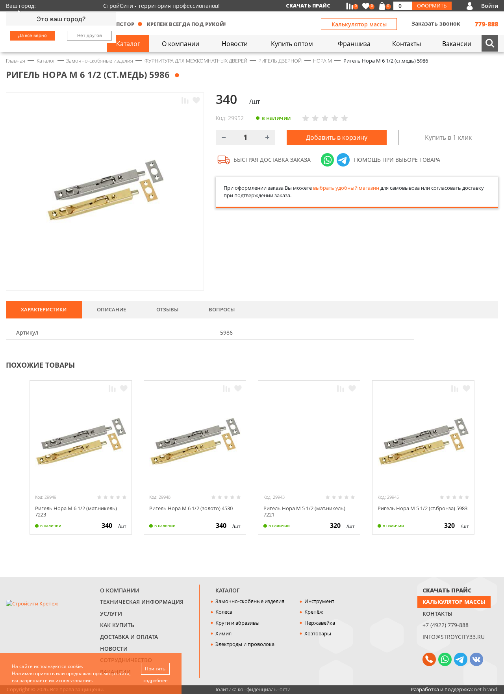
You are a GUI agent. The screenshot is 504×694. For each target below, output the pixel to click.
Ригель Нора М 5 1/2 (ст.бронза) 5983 (422, 508)
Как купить (117, 625)
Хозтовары (317, 633)
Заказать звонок (435, 23)
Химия (223, 633)
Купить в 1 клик (448, 137)
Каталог (227, 590)
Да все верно (32, 35)
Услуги (111, 613)
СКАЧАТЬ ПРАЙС (446, 590)
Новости (114, 648)
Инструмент (319, 601)
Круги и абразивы (237, 622)
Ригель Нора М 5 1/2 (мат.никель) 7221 (304, 511)
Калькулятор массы (359, 24)
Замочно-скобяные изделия (249, 601)
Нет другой (89, 35)
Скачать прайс (308, 5)
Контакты (437, 613)
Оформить (432, 5)
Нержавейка (319, 622)
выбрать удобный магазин (346, 187)
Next (494, 364)
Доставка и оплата (129, 636)
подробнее (155, 680)
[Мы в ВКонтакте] (476, 659)
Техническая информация (141, 601)
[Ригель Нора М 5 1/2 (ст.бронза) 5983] (423, 442)
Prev (478, 364)
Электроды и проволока (244, 644)
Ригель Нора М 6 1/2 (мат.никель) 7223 (76, 511)
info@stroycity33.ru (453, 636)
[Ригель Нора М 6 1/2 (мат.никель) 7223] (80, 442)
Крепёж (313, 611)
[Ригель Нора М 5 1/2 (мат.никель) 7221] (309, 442)
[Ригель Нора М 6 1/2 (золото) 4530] (195, 442)
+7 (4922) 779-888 (445, 625)
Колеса (223, 611)
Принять (155, 668)
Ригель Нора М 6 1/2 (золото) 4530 (191, 508)
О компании (119, 590)
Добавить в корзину (336, 137)
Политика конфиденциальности (252, 689)
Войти (489, 5)
